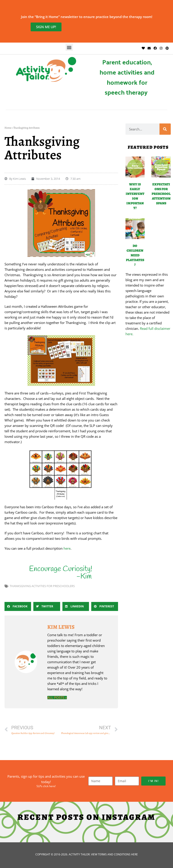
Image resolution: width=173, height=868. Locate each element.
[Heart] (143, 48)
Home (8, 128)
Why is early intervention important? (135, 196)
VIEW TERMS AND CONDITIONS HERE (114, 854)
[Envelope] (149, 48)
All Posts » (57, 697)
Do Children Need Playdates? (135, 255)
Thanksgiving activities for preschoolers (42, 586)
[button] (69, 47)
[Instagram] (161, 48)
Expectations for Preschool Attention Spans (161, 193)
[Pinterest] (166, 48)
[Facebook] (155, 48)
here (67, 548)
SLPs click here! (46, 786)
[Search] (165, 129)
